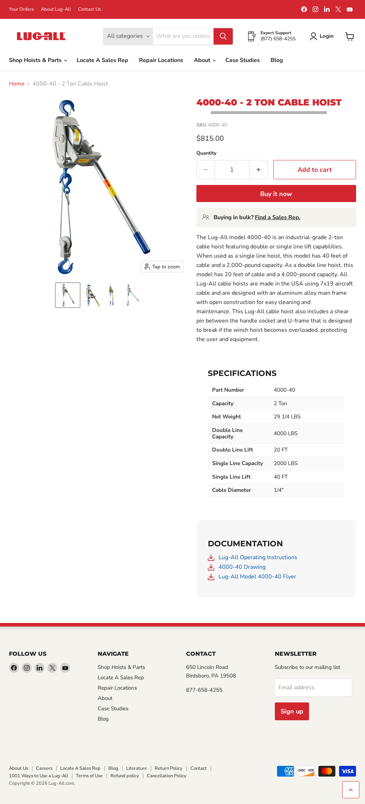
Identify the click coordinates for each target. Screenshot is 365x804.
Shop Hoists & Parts (36, 60)
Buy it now (276, 194)
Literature (136, 768)
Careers (44, 768)
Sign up (292, 711)
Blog (277, 60)
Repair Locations (161, 60)
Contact (198, 768)
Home (17, 84)
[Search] (223, 36)
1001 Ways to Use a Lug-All (38, 776)
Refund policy (124, 776)
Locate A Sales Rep (102, 60)
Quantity (206, 153)
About (203, 60)
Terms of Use (89, 776)
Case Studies (242, 60)
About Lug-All (56, 9)
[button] (68, 295)
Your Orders (21, 9)
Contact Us (89, 9)
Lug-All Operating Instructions (257, 557)
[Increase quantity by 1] (259, 170)
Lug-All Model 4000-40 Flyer (256, 577)
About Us (18, 768)
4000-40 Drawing (241, 567)
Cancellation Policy (166, 776)
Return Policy (168, 768)
